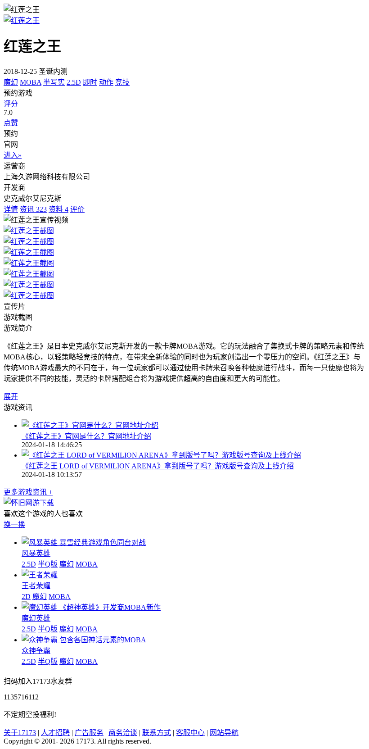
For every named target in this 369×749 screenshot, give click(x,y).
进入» (13, 155)
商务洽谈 (122, 732)
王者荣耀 (36, 586)
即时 (90, 82)
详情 (11, 209)
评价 (77, 209)
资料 (58, 209)
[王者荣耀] (40, 575)
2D (26, 596)
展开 (11, 396)
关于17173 (20, 732)
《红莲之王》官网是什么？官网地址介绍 (86, 436)
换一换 (14, 524)
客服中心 (190, 732)
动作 (106, 82)
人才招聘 (55, 732)
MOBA (30, 82)
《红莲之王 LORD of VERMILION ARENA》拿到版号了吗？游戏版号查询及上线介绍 (158, 466)
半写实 (54, 82)
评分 (11, 104)
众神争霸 (36, 650)
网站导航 (224, 732)
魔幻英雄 (36, 618)
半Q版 (48, 564)
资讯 (33, 209)
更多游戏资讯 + (28, 492)
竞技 (122, 82)
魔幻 (11, 82)
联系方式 (156, 732)
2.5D (74, 82)
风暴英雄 (36, 553)
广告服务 (89, 732)
